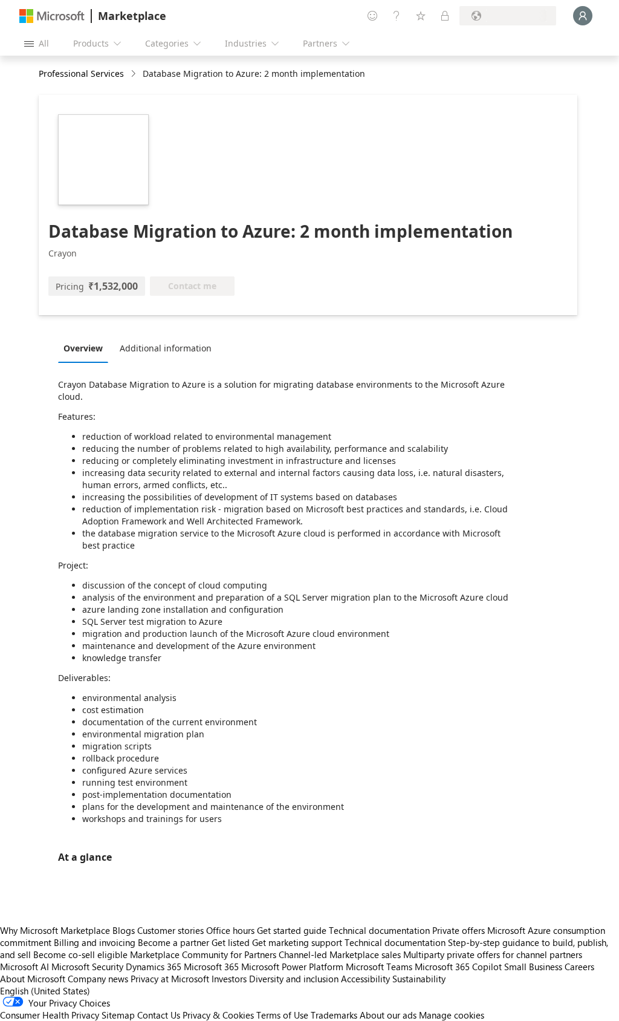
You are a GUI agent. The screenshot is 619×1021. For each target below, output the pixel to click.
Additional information (166, 348)
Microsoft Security (87, 967)
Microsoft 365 (211, 967)
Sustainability (419, 979)
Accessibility (365, 979)
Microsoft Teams (379, 967)
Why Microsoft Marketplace (55, 930)
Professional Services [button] (81, 73)
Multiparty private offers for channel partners (492, 954)
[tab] (86, 347)
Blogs (123, 930)
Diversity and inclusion (294, 979)
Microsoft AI (24, 967)
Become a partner (173, 942)
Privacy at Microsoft (170, 979)
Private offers (458, 930)
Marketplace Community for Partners (203, 954)
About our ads (388, 1015)
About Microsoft (32, 979)
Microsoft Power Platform (292, 967)
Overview (83, 348)
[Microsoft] (52, 16)
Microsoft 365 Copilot (458, 967)
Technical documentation (379, 930)
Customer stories (170, 930)
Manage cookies (451, 1015)
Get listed (231, 942)
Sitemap (118, 1015)
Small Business (533, 967)
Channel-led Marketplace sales (340, 954)
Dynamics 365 (153, 967)
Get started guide (291, 930)
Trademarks (334, 1015)
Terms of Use (282, 1015)
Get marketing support (297, 942)
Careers (579, 967)
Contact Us (158, 1015)
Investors (229, 979)
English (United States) (45, 991)
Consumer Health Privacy (49, 1015)
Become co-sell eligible (80, 954)
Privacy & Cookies (218, 1015)
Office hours (230, 930)
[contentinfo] (134, 74)
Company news (98, 979)
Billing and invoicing (94, 942)
